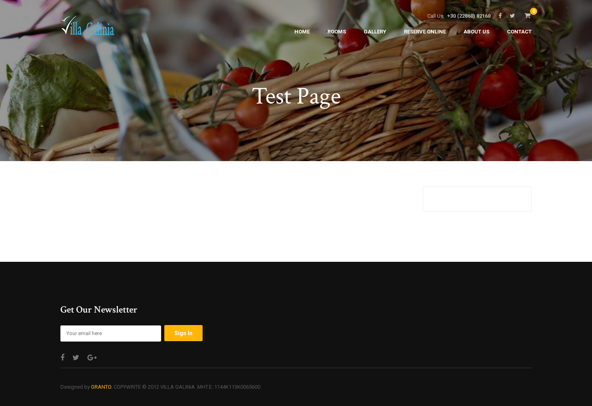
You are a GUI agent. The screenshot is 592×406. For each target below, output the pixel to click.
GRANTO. (101, 387)
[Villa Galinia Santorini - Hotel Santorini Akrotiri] (87, 27)
